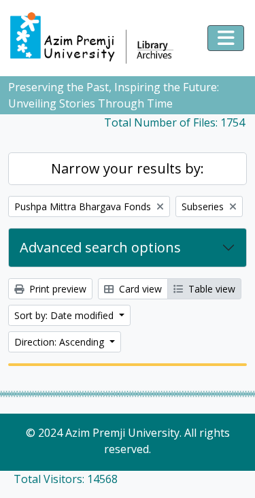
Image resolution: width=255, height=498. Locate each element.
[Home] (98, 38)
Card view (139, 288)
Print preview (56, 288)
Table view (210, 288)
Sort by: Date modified (65, 315)
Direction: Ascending (60, 341)
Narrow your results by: (127, 168)
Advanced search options (100, 247)
